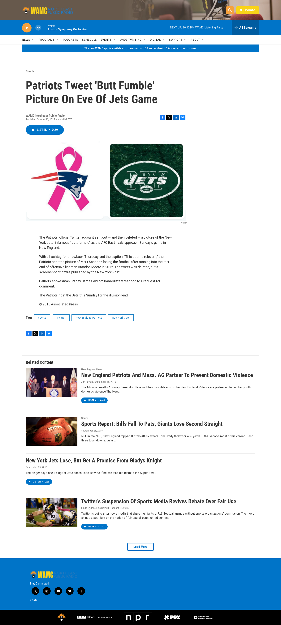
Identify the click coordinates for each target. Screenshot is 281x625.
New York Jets (121, 317)
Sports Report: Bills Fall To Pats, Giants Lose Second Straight (152, 423)
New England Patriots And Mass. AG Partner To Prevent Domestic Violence (167, 375)
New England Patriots (89, 317)
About (195, 39)
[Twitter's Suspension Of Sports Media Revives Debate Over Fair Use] (51, 512)
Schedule (89, 39)
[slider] (44, 28)
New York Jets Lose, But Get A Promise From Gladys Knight (94, 460)
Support (175, 39)
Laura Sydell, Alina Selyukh (95, 507)
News (26, 39)
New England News (91, 369)
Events (106, 39)
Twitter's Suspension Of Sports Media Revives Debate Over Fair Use (158, 501)
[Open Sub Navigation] (33, 39)
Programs (46, 39)
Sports (30, 71)
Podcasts (70, 39)
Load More (140, 547)
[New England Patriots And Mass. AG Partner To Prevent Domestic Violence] (51, 382)
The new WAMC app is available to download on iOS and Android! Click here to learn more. (140, 48)
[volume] (38, 27)
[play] (27, 28)
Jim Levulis (87, 381)
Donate (249, 10)
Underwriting (131, 39)
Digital (155, 39)
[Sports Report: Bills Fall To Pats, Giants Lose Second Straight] (51, 431)
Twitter (61, 317)
